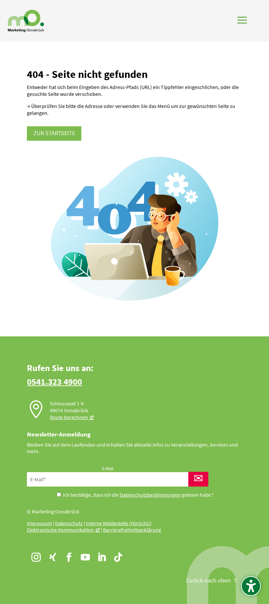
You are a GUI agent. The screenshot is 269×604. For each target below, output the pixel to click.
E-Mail (108, 468)
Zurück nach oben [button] (208, 580)
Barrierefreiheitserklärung (132, 529)
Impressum (39, 523)
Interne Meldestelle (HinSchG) (119, 523)
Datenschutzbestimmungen (150, 494)
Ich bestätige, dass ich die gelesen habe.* (138, 494)
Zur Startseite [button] (54, 133)
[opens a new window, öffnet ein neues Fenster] (34, 555)
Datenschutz (69, 523)
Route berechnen (69, 417)
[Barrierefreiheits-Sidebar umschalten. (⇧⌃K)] (251, 586)
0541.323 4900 (54, 381)
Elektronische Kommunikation (60, 529)
